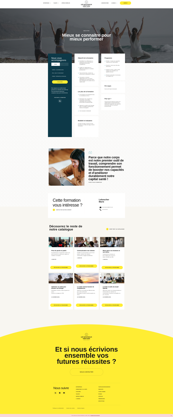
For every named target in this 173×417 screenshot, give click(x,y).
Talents (55, 3)
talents (78, 394)
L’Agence (113, 3)
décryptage (101, 401)
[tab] (55, 64)
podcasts (100, 389)
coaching (78, 391)
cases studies (101, 391)
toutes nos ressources (104, 386)
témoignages (101, 398)
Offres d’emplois (66, 3)
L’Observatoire (105, 3)
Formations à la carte (81, 389)
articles (100, 396)
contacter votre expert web (95, 415)
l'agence (78, 398)
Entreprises (46, 3)
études (100, 394)
